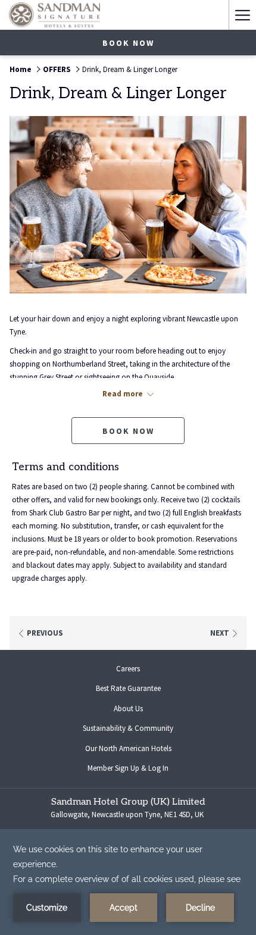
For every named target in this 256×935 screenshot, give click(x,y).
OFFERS (57, 69)
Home (21, 69)
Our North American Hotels (138, 750)
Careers (137, 670)
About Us (128, 708)
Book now (128, 42)
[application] (128, 882)
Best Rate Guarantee (128, 688)
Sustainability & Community (128, 728)
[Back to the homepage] (54, 14)
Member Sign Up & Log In (138, 769)
